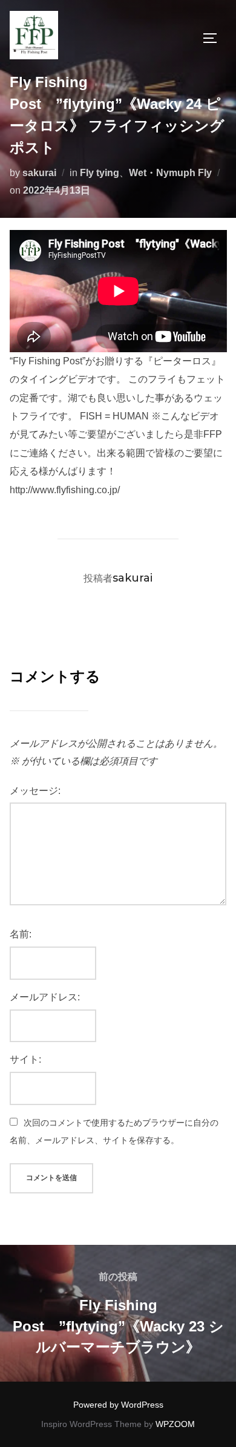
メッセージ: (35, 791)
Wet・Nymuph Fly (170, 173)
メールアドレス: (45, 997)
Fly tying (99, 173)
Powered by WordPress (118, 1404)
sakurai (39, 173)
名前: (20, 934)
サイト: (25, 1059)
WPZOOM (175, 1424)
